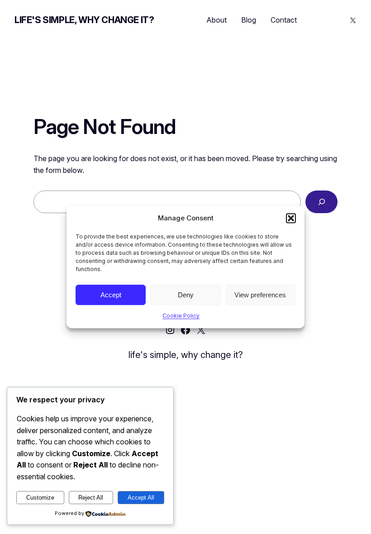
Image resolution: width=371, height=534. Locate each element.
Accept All (141, 497)
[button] (290, 218)
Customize (40, 497)
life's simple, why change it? (84, 19)
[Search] (321, 202)
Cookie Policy (181, 315)
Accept (110, 295)
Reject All (90, 497)
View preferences (260, 295)
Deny (186, 295)
